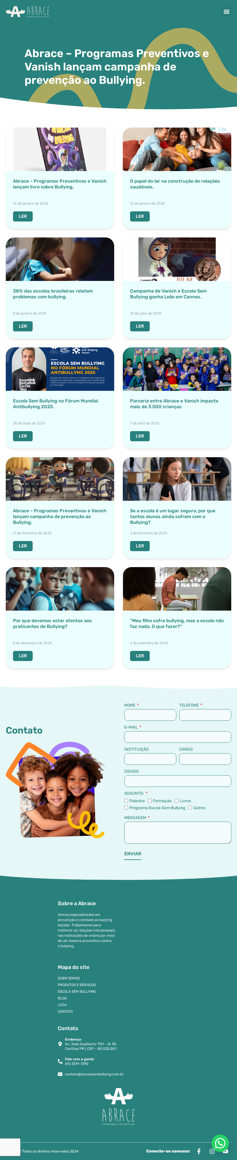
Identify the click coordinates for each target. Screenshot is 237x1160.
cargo (185, 749)
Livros (185, 800)
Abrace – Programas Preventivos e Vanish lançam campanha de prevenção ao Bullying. (59, 516)
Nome (130, 705)
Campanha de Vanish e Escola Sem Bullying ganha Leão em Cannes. (168, 293)
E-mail (131, 727)
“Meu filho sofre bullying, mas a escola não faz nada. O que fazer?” (177, 623)
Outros (199, 807)
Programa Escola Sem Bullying (157, 807)
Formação (162, 800)
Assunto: (134, 793)
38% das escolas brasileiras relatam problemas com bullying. (53, 293)
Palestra (137, 800)
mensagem (135, 818)
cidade (131, 771)
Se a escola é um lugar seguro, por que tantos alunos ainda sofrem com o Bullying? (172, 516)
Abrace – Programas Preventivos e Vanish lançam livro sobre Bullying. (59, 184)
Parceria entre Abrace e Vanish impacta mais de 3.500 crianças (174, 403)
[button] (226, 12)
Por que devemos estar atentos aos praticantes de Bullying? (52, 623)
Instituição (136, 749)
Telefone (189, 705)
